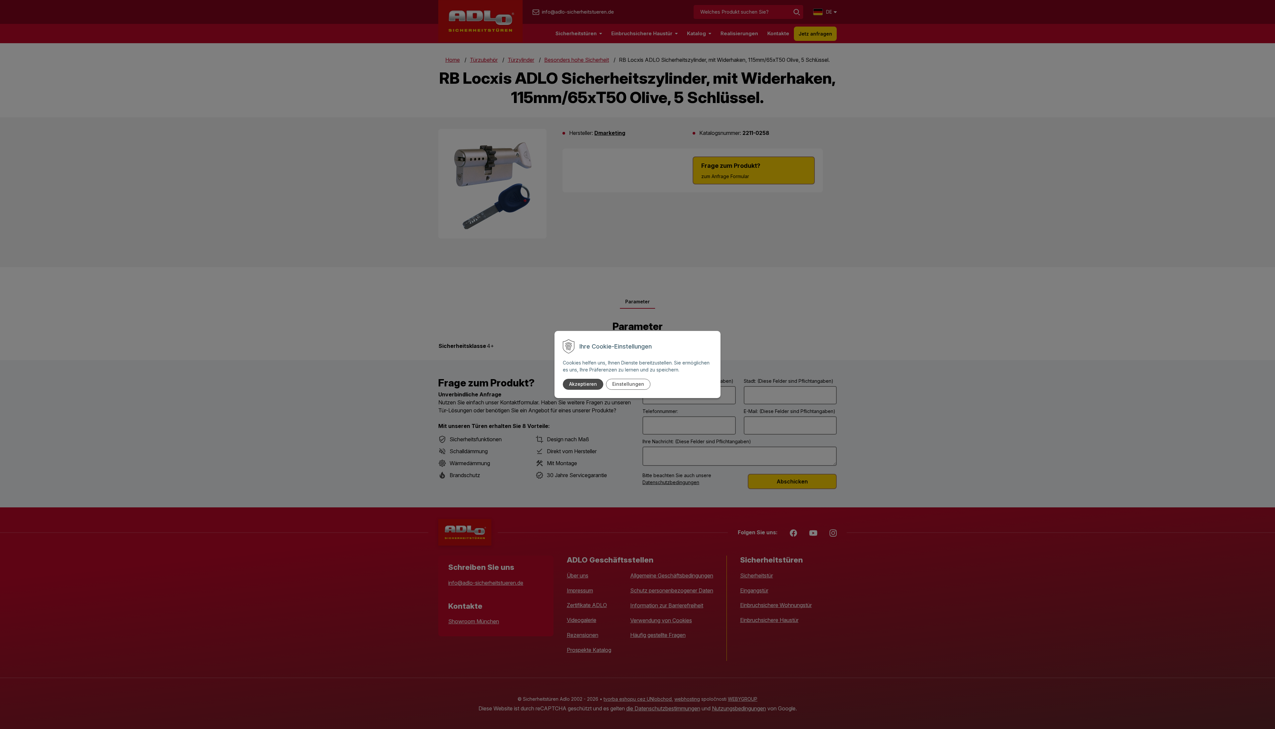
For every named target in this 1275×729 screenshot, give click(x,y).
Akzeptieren (583, 384)
